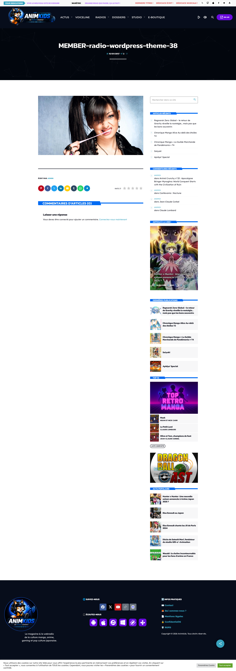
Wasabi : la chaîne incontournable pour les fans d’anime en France (179, 555)
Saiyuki (158, 151)
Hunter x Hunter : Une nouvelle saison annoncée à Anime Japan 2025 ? (173, 277)
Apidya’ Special (162, 157)
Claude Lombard (168, 210)
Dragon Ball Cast (164, 474)
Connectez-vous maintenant (113, 219)
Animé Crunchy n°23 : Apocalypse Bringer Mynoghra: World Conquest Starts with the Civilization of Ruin (175, 181)
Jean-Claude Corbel (169, 201)
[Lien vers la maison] (31, 17)
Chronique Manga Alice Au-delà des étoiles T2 (178, 324)
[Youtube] (118, 607)
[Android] (224, 3)
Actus (157, 269)
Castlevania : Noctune (170, 193)
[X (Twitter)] (202, 3)
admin (50, 178)
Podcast (158, 469)
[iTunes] (213, 3)
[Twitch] (208, 3)
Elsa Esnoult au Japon (173, 513)
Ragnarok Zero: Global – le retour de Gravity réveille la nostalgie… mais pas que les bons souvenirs (175, 123)
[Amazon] (229, 3)
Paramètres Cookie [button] (206, 665)
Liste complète (157, 446)
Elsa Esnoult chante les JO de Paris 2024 (179, 527)
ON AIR (224, 17)
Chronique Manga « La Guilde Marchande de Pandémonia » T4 (178, 338)
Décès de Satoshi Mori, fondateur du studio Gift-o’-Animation (179, 541)
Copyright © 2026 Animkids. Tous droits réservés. (183, 633)
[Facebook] (218, 3)
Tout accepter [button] (225, 665)
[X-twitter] (110, 607)
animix (157, 175)
